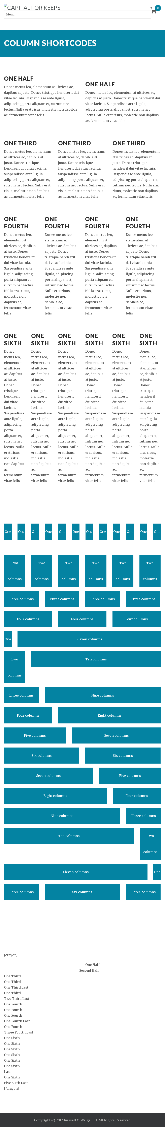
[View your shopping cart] (154, 11)
